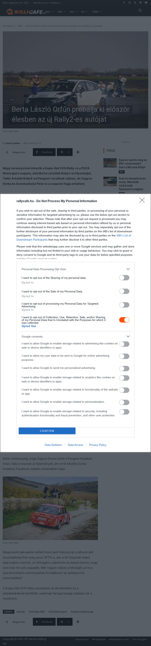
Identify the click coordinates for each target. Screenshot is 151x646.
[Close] (143, 201)
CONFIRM (47, 430)
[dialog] (75, 323)
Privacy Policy (97, 444)
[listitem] (75, 269)
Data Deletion (53, 444)
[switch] (124, 277)
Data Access (75, 444)
